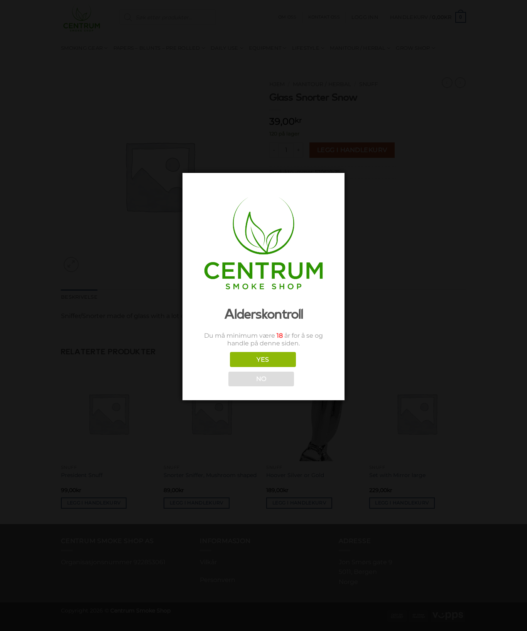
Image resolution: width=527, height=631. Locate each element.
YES (263, 359)
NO (261, 378)
